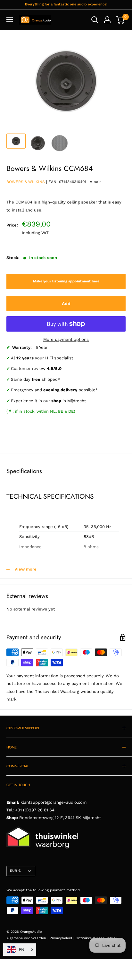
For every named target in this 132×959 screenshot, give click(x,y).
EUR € (15, 871)
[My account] (107, 19)
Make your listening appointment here (66, 281)
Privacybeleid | (63, 938)
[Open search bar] (94, 19)
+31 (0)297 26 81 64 (34, 810)
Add (66, 303)
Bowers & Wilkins (25, 182)
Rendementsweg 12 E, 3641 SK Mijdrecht (59, 817)
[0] (120, 20)
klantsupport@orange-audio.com (54, 802)
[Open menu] (9, 19)
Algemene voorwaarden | (28, 938)
